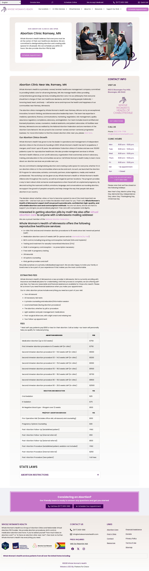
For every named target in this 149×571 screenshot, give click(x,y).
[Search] (52, 2)
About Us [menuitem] (87, 9)
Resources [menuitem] (98, 9)
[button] (143, 2)
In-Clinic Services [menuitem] (59, 9)
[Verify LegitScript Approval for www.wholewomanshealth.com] (5, 549)
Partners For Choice (81, 567)
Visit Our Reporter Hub (79, 544)
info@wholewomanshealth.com (120, 134)
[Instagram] (83, 548)
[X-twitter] (78, 548)
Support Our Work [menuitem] (113, 9)
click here (88, 133)
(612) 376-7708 (120, 131)
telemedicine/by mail (80, 236)
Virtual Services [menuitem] (74, 9)
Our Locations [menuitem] (43, 9)
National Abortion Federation (57, 219)
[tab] (59, 475)
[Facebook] (72, 548)
